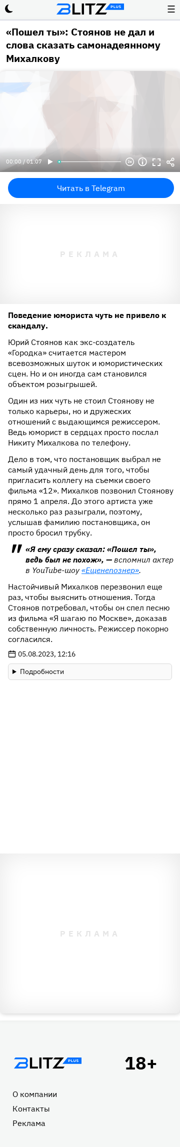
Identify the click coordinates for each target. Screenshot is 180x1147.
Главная (47, 1063)
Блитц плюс (90, 9)
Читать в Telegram (91, 188)
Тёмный (9, 9)
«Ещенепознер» (110, 570)
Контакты (31, 1109)
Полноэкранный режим (157, 162)
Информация (143, 162)
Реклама (29, 1123)
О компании (34, 1094)
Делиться (171, 162)
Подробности (42, 671)
